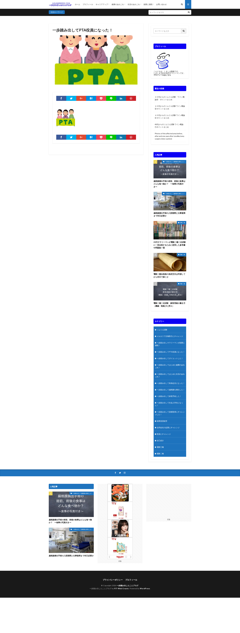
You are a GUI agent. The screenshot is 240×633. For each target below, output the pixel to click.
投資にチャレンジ (164, 434)
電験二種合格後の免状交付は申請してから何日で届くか (169, 275)
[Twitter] (71, 98)
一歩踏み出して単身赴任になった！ (171, 383)
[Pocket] (101, 98)
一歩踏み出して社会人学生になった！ (169, 404)
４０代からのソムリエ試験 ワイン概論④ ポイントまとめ (169, 98)
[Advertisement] (169, 500)
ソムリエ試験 (162, 330)
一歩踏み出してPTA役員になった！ (171, 352)
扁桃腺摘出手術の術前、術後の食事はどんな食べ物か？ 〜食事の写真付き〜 (169, 184)
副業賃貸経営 (162, 421)
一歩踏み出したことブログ (127, 585)
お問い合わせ (161, 4)
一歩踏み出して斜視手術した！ (169, 396)
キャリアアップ (102, 4)
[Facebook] (61, 98)
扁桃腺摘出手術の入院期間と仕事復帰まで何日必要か (169, 214)
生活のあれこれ (134, 4)
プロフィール (88, 4)
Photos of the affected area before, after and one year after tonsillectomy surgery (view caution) (169, 136)
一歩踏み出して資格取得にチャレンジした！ (170, 413)
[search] (188, 12)
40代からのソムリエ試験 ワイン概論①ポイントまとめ (169, 125)
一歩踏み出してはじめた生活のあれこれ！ (170, 375)
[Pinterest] (131, 98)
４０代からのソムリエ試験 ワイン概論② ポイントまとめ (170, 116)
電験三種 (160, 447)
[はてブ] (91, 98)
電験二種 (182, 222)
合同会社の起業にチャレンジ (168, 427)
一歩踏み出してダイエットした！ (170, 358)
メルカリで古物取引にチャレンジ (170, 336)
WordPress (145, 588)
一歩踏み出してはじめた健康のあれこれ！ (170, 366)
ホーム (77, 4)
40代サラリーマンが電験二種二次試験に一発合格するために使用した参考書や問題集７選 (170, 245)
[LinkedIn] (121, 98)
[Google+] (81, 98)
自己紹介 (160, 440)
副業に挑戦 (148, 4)
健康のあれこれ (118, 4)
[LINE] (111, 98)
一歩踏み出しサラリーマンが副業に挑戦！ (170, 344)
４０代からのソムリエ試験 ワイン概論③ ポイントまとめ (170, 107)
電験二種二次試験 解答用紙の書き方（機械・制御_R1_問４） (169, 304)
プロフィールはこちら (162, 75)
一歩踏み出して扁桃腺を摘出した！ (175, 161)
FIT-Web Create (121, 588)
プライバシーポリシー (113, 580)
